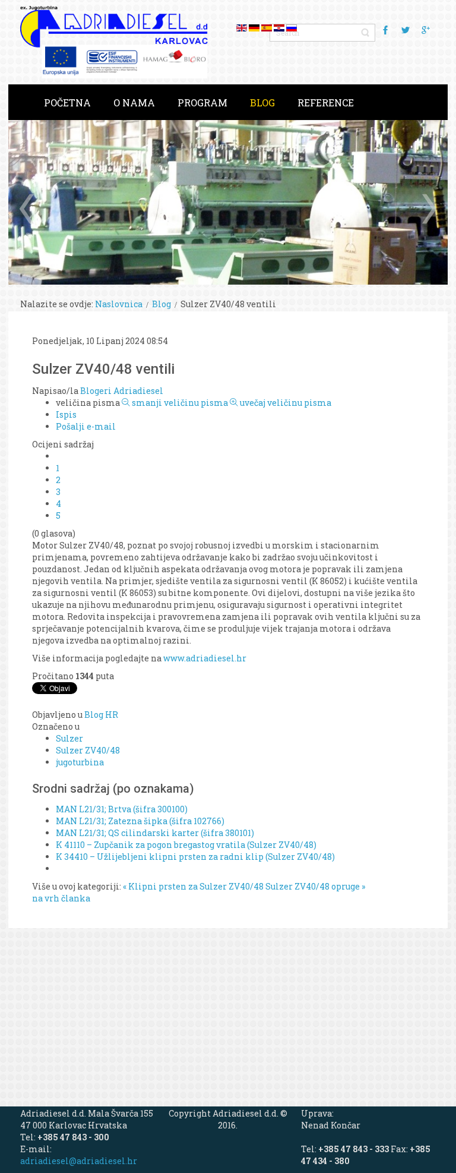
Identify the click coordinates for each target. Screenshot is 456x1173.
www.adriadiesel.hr (204, 658)
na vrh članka (61, 898)
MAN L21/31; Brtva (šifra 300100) (122, 809)
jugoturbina (80, 762)
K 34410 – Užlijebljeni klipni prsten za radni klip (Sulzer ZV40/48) (195, 856)
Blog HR (101, 714)
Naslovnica (118, 304)
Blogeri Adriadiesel (121, 390)
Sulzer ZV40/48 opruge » (315, 886)
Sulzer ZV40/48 (88, 750)
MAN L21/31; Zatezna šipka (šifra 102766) (140, 821)
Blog (161, 304)
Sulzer (69, 738)
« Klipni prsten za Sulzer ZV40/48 (193, 886)
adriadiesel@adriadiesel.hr (78, 1160)
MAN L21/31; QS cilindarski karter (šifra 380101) (155, 832)
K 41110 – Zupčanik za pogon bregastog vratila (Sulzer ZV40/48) (186, 844)
